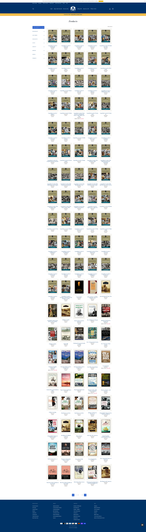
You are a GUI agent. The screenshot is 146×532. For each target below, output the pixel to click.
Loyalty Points (35, 509)
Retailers (40, 3)
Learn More (101, 1)
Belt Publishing (55, 511)
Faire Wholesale (76, 507)
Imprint (34, 50)
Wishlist (34, 511)
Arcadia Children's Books (57, 507)
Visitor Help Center (77, 511)
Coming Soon (35, 514)
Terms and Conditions (98, 516)
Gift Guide (34, 507)
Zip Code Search (58, 8)
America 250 (86, 8)
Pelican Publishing (56, 514)
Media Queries (76, 514)
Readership (35, 31)
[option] (73, 14)
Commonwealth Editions (57, 516)
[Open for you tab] (142, 525)
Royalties (95, 511)
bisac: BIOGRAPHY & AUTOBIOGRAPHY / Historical (38, 27)
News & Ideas (35, 3)
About (64, 3)
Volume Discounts (36, 516)
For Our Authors (97, 509)
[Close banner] (144, 1)
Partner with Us (45, 3)
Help (67, 3)
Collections (34, 512)
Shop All (80, 8)
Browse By (65, 8)
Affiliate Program (77, 519)
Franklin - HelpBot (77, 509)
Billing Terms (96, 514)
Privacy (95, 512)
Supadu (76, 527)
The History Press (56, 512)
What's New (93, 8)
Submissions (52, 3)
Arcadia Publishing (56, 509)
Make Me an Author (77, 516)
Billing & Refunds (97, 507)
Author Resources (58, 3)
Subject (34, 46)
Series (34, 54)
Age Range (35, 35)
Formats (34, 58)
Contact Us (75, 512)
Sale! (51, 8)
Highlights (35, 39)
